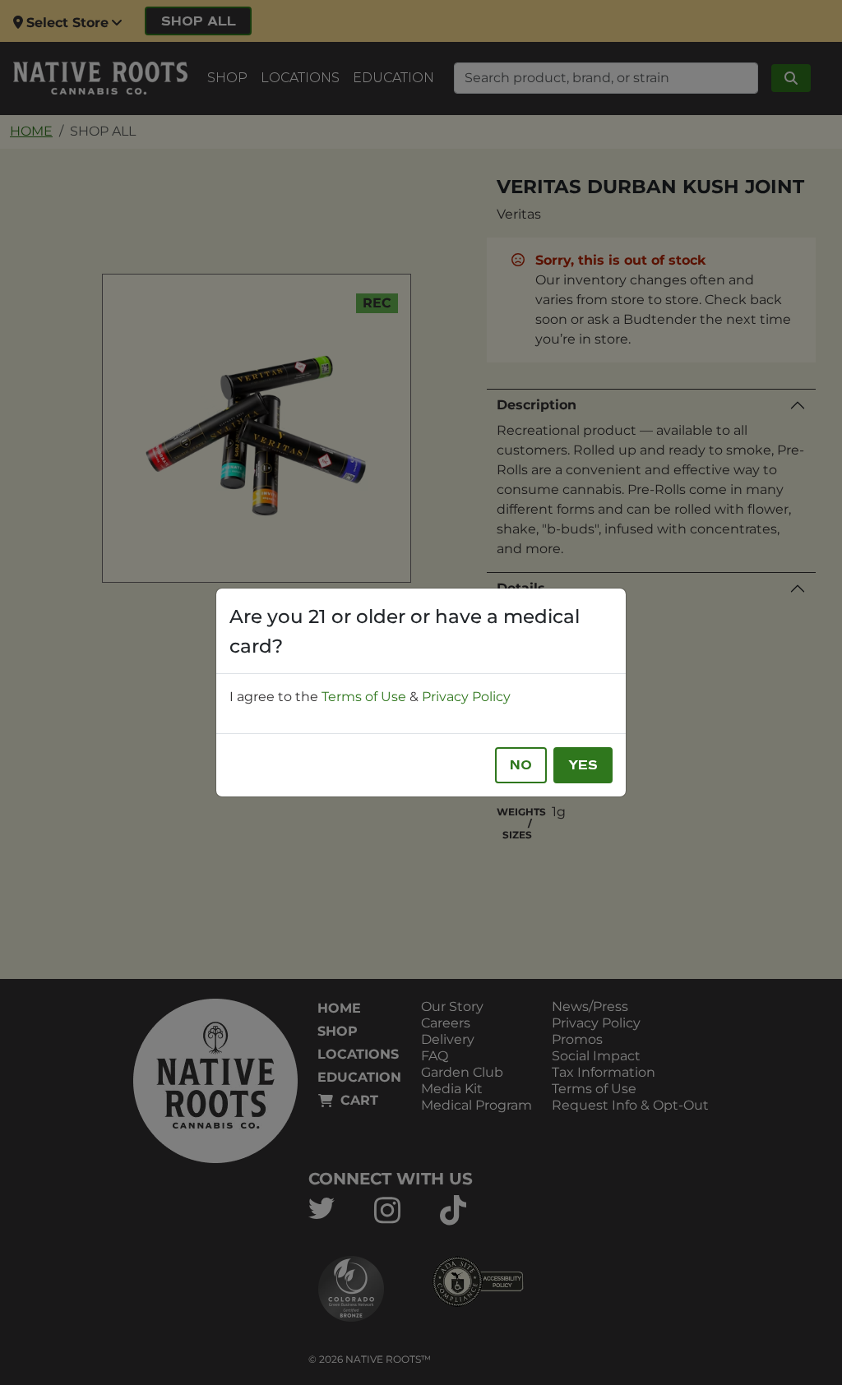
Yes (583, 765)
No (521, 765)
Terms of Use (364, 696)
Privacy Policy (466, 696)
